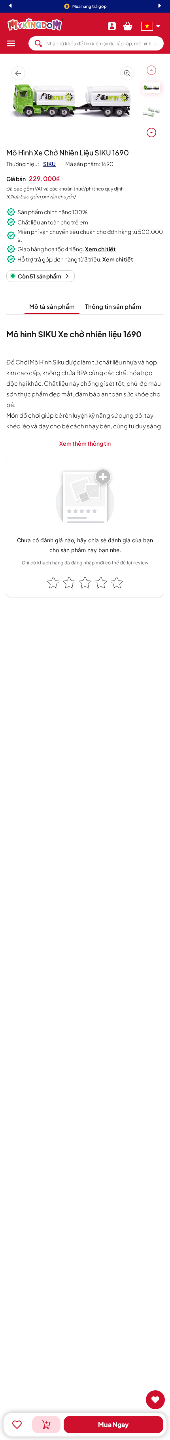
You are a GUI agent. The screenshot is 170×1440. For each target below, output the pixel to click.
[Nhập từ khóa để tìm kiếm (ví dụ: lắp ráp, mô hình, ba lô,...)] (38, 43)
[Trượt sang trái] (151, 70)
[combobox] (96, 43)
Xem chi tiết (100, 248)
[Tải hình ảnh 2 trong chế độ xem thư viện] (151, 112)
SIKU (49, 163)
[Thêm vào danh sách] (17, 1424)
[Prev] (10, 6)
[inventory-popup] (46, 1424)
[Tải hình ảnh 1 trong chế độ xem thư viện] (151, 87)
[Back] (18, 73)
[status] (40, 276)
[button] (17, 43)
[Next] (160, 6)
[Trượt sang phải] (151, 132)
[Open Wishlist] (155, 1399)
